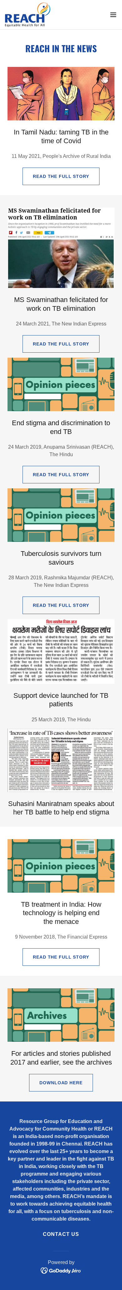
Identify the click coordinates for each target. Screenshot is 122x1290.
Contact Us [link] (61, 1234)
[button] (113, 14)
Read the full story (61, 176)
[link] (27, 15)
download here (60, 1082)
